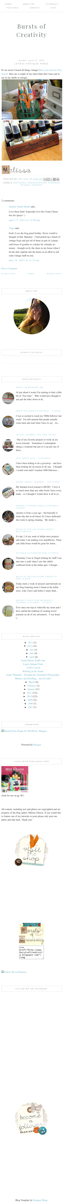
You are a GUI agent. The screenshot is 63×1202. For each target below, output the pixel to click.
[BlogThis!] (48, 179)
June (32, 653)
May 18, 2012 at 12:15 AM (24, 260)
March (32, 681)
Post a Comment (9, 268)
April (31, 656)
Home (8, 4)
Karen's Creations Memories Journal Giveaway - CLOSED (34, 601)
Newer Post (54, 274)
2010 (29, 696)
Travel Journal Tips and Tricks (36, 435)
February (31, 685)
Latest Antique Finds (33, 664)
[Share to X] (51, 179)
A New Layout (33, 667)
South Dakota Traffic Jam (33, 660)
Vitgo (11, 228)
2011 (29, 692)
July (32, 649)
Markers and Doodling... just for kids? (33, 678)
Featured (13, 8)
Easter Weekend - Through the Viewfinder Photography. (33, 674)
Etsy (53, 8)
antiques (20, 183)
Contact (35, 8)
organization (37, 183)
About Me (29, 4)
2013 (30, 642)
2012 (29, 646)
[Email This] (45, 179)
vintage (37, 185)
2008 (30, 703)
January (31, 689)
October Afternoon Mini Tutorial (37, 553)
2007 (30, 707)
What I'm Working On (29, 387)
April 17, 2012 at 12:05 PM (24, 220)
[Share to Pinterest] (57, 179)
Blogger (37, 744)
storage (54, 183)
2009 (29, 700)
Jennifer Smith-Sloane (19, 206)
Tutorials (52, 4)
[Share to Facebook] (54, 179)
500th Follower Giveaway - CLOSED (38, 411)
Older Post (8, 274)
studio (25, 185)
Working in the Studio (33, 671)
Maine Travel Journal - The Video (37, 482)
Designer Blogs (40, 1200)
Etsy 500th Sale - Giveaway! (33, 458)
